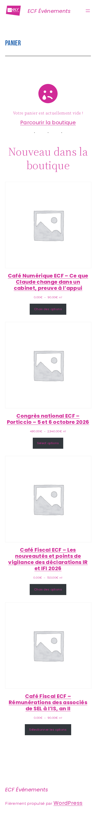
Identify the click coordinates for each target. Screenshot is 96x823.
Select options (48, 443)
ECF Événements (49, 11)
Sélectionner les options (48, 730)
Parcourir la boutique (48, 122)
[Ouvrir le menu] (88, 11)
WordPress (68, 803)
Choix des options (48, 309)
